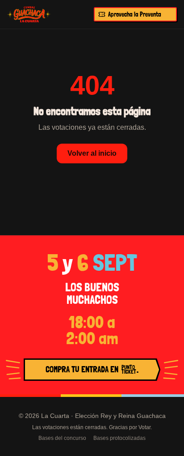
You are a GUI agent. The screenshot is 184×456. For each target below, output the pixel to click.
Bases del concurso (62, 438)
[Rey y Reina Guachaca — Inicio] (29, 14)
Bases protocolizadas (119, 438)
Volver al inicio (92, 153)
